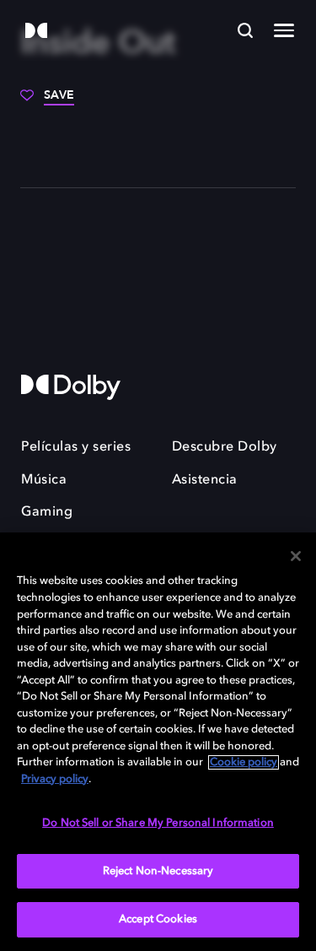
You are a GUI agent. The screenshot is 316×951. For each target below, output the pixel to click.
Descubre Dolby (224, 447)
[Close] (295, 556)
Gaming (46, 512)
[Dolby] (36, 31)
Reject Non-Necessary (158, 871)
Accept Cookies (158, 919)
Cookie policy (243, 762)
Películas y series (76, 447)
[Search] (245, 30)
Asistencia (205, 480)
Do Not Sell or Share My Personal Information (158, 823)
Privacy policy (54, 779)
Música (44, 480)
